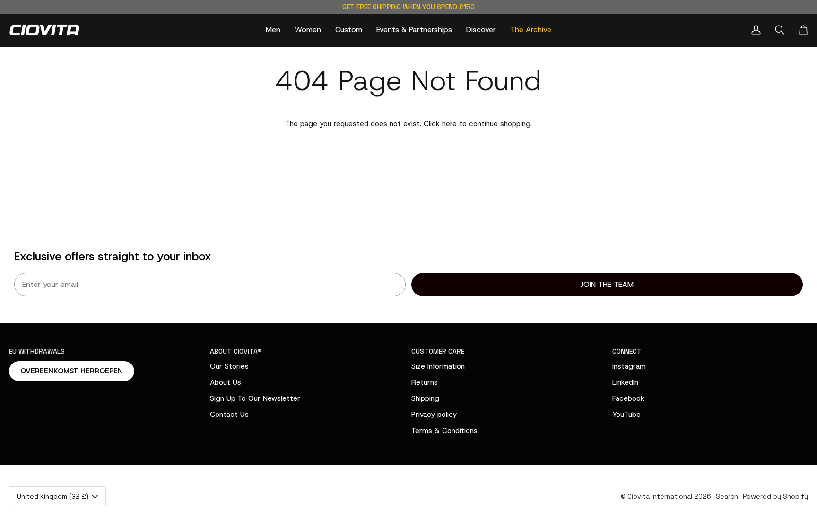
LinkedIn (625, 382)
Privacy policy (434, 414)
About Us (225, 382)
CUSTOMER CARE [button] (437, 351)
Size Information (438, 366)
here (449, 124)
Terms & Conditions (444, 430)
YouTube (626, 414)
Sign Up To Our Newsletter (255, 398)
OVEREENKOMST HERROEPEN (71, 371)
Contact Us (229, 414)
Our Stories (229, 366)
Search (727, 496)
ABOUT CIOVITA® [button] (235, 351)
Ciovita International (659, 496)
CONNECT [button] (627, 351)
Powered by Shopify (775, 496)
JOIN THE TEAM (607, 284)
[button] (273, 30)
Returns (424, 382)
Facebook (628, 398)
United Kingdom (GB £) (52, 496)
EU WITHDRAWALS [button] (37, 351)
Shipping (425, 398)
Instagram (629, 366)
